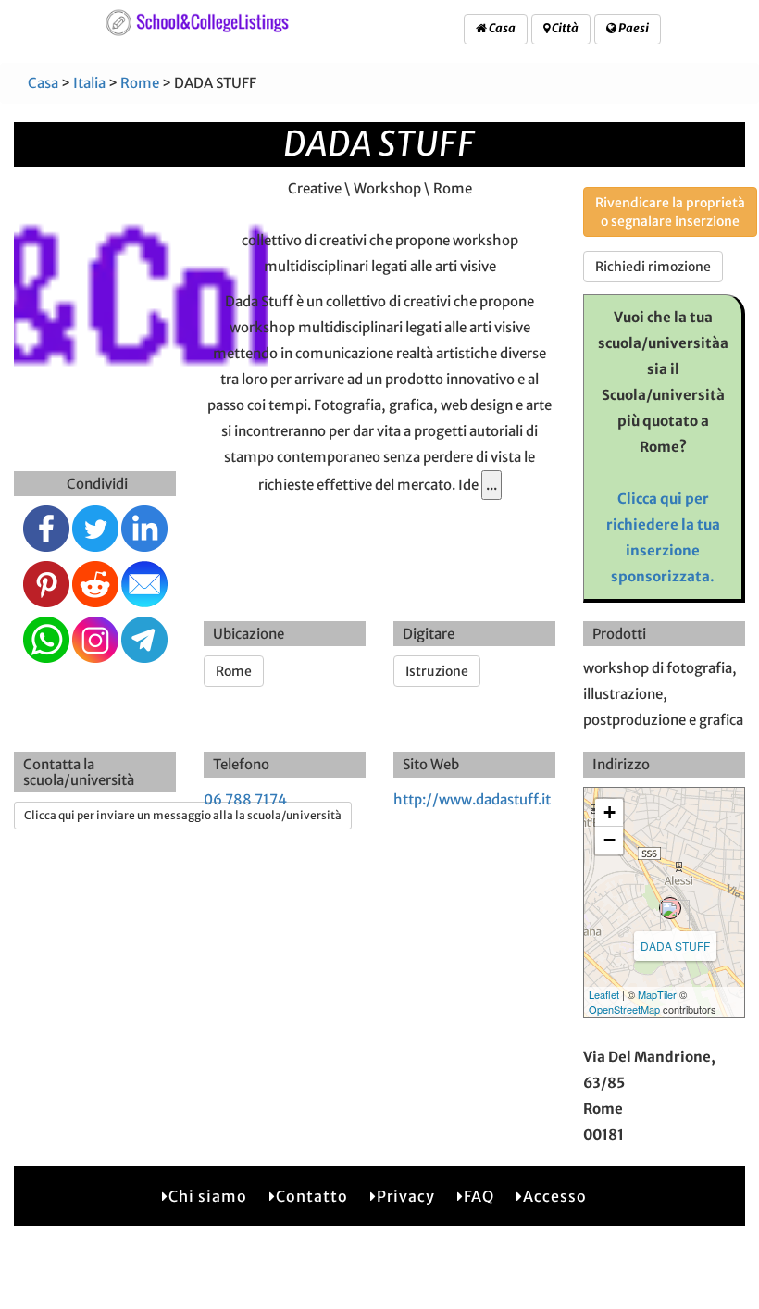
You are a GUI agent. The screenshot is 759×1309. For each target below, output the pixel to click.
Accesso (555, 1196)
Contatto (312, 1196)
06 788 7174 (245, 799)
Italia (89, 83)
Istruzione (436, 671)
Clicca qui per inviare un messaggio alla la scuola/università (183, 815)
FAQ (479, 1196)
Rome (139, 83)
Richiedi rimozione (653, 266)
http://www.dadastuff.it (472, 799)
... (491, 484)
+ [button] (609, 812)
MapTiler (657, 994)
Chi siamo (207, 1196)
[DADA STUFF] (670, 908)
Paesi (632, 28)
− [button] (609, 840)
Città (564, 28)
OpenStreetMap (624, 1009)
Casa (501, 28)
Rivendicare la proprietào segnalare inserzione (670, 212)
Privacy (406, 1196)
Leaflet (604, 994)
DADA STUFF (675, 946)
